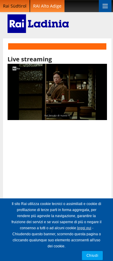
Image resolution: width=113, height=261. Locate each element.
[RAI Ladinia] (38, 20)
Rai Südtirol (15, 6)
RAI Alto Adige (47, 6)
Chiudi (92, 255)
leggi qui (84, 228)
